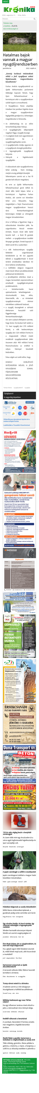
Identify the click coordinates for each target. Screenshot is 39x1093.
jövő (4, 958)
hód (13, 916)
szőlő (25, 881)
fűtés (4, 976)
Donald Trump (7, 993)
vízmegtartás (19, 916)
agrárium (5, 1053)
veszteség (23, 1053)
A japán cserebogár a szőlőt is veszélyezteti (19, 872)
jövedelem (6, 937)
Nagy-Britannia (7, 916)
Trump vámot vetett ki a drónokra (16, 983)
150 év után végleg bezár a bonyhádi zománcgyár (17, 833)
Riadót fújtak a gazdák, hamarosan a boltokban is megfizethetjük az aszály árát (19, 1039)
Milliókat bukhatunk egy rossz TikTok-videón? (17, 1001)
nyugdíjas (27, 387)
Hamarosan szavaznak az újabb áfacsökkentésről (15, 966)
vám (13, 993)
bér (23, 937)
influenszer (21, 1012)
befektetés (14, 1012)
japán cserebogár (12, 881)
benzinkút (5, 1031)
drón (17, 993)
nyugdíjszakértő (18, 387)
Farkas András (8, 387)
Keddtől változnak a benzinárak (15, 1019)
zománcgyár (20, 847)
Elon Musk (19, 958)
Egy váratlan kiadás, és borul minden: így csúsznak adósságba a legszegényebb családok (18, 925)
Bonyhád (5, 847)
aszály (18, 1053)
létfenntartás (13, 937)
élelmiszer (12, 1053)
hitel (19, 937)
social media (6, 1012)
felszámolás (12, 847)
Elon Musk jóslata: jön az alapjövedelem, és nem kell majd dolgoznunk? (19, 945)
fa (16, 976)
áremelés (19, 1031)
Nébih (4, 881)
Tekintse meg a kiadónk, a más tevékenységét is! (10, 26)
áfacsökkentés (11, 976)
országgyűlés (21, 976)
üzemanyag (13, 1031)
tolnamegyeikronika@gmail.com (16, 1068)
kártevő (20, 881)
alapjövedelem (10, 958)
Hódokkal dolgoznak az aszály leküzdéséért (19, 907)
